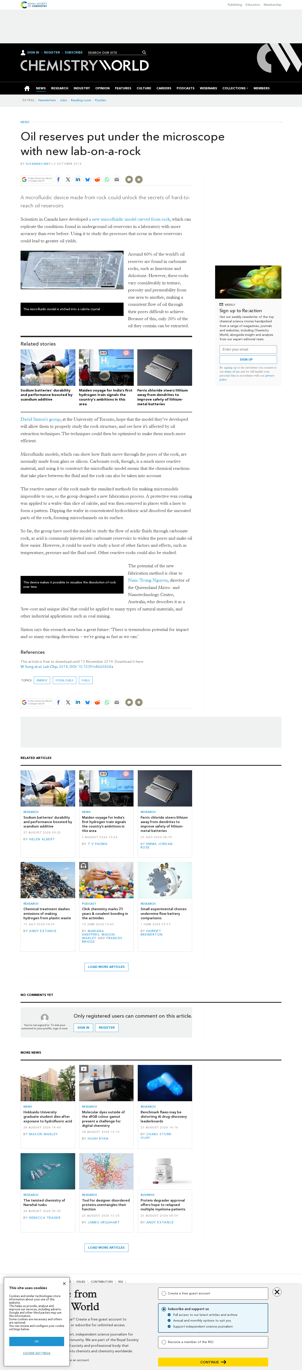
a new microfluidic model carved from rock (129, 219)
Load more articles (106, 967)
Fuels (86, 680)
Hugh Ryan (98, 1139)
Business (148, 1194)
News (25, 122)
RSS (120, 1281)
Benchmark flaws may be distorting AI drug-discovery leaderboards (164, 1116)
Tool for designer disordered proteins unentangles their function (106, 1204)
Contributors (102, 1281)
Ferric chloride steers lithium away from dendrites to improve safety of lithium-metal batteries (162, 397)
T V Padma (97, 844)
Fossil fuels (64, 680)
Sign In (33, 52)
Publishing (235, 5)
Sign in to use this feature (171, 169)
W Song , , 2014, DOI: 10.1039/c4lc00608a (67, 667)
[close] (192, 169)
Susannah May (38, 163)
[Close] (64, 1283)
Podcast (89, 903)
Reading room (81, 100)
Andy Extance (43, 931)
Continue (209, 1362)
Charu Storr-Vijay (157, 1136)
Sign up (246, 359)
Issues (80, 1281)
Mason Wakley (43, 1134)
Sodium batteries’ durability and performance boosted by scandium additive (47, 395)
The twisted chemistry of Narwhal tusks (44, 1202)
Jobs (63, 100)
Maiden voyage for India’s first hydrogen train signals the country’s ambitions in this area (105, 397)
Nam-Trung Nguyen (148, 580)
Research (30, 812)
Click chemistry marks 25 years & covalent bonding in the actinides (105, 913)
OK (36, 1341)
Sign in (83, 1028)
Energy (42, 680)
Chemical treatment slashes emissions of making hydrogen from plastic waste (47, 913)
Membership (272, 5)
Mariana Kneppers (93, 932)
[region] (37, 1321)
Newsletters (47, 100)
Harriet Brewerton (152, 932)
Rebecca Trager (45, 1218)
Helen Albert (42, 839)
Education (253, 5)
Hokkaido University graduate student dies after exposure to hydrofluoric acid (47, 1116)
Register (52, 52)
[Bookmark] (139, 179)
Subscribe (74, 52)
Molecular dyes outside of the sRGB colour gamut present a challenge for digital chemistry (103, 1119)
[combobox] (115, 52)
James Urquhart (104, 1222)
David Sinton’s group (40, 419)
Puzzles (100, 100)
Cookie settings (37, 1353)
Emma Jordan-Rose (157, 845)
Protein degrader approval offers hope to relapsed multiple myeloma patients (163, 1204)
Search (144, 52)
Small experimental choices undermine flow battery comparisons (163, 913)
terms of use (232, 371)
